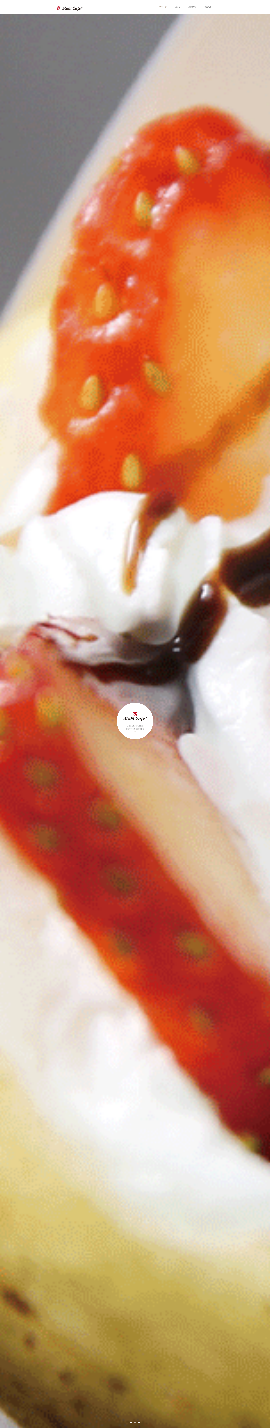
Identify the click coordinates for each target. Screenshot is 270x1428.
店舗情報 (192, 7)
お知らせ (208, 7)
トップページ (161, 7)
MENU (177, 7)
